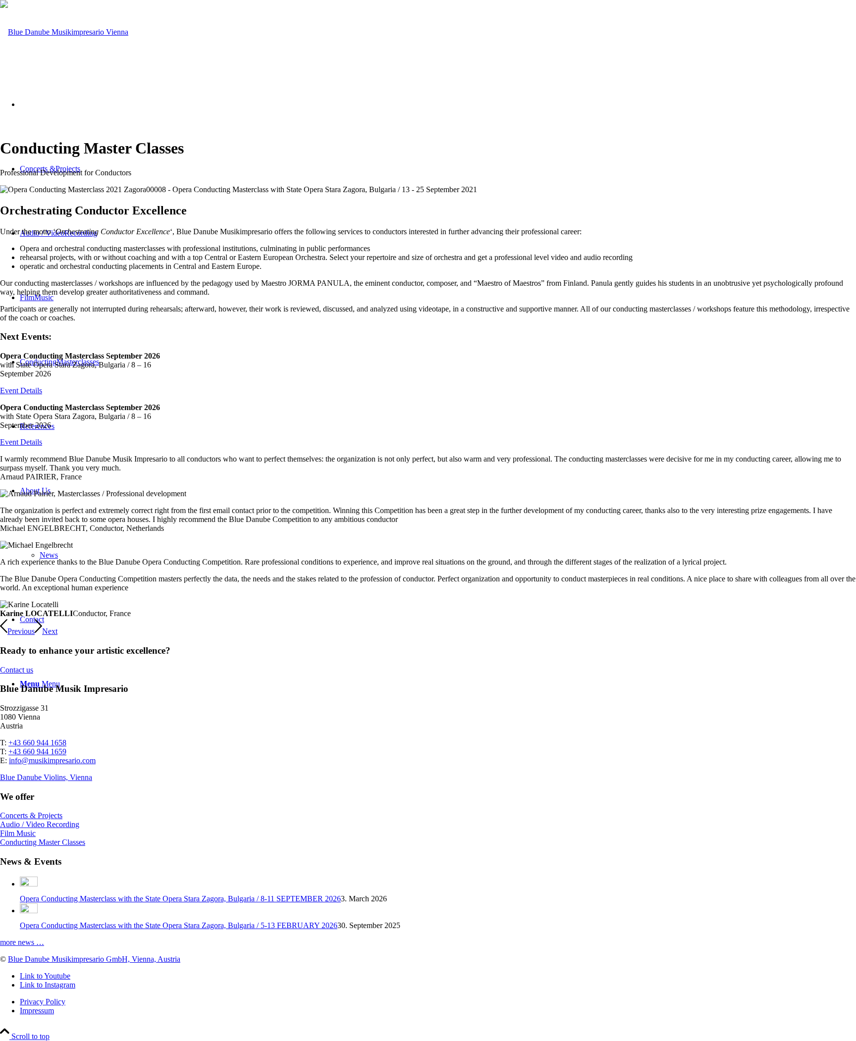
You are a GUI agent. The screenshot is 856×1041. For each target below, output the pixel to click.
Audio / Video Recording (39, 824)
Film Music (18, 833)
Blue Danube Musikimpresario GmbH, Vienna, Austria (94, 959)
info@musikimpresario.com (52, 760)
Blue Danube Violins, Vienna (46, 777)
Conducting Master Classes (42, 842)
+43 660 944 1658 (37, 742)
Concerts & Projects (31, 815)
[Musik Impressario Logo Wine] (64, 32)
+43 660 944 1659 (37, 751)
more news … (22, 942)
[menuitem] (438, 1001)
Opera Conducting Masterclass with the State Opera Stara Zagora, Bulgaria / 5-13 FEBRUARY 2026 (178, 925)
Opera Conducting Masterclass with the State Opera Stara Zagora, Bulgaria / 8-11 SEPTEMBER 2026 (180, 898)
